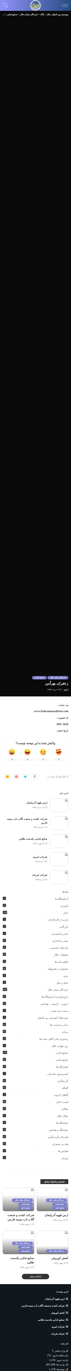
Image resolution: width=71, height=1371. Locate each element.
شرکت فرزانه (39, 875)
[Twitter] (25, 776)
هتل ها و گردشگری (58, 1137)
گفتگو (65, 1088)
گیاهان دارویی (61, 1095)
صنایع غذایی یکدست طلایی (33, 838)
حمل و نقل (62, 982)
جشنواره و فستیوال (58, 969)
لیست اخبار (62, 1102)
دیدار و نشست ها (59, 1025)
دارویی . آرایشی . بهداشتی (54, 1004)
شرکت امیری (40, 857)
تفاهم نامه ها (61, 961)
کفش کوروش (60, 1258)
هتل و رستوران (60, 1144)
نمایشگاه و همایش (58, 1130)
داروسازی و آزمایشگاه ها (55, 997)
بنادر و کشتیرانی (59, 933)
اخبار (65, 913)
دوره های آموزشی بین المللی (52, 1017)
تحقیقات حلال (61, 954)
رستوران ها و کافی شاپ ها (53, 1039)
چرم (66, 976)
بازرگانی (63, 926)
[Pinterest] (16, 776)
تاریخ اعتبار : (62, 730)
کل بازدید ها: (61, 1364)
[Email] (7, 776)
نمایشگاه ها (62, 1123)
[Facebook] (34, 776)
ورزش (64, 1158)
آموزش (64, 905)
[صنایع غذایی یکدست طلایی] (59, 841)
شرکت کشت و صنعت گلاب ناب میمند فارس (43, 1306)
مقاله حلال (62, 1116)
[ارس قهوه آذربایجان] (59, 805)
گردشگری (62, 1081)
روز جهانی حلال (60, 1046)
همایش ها (63, 1151)
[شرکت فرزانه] (59, 877)
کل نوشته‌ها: (62, 1369)
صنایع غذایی (39, 678)
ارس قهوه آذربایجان (36, 802)
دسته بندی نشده (59, 1011)
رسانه (65, 1032)
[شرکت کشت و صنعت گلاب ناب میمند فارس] (59, 823)
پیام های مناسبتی (59, 947)
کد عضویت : (62, 718)
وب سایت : (62, 705)
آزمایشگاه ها (61, 898)
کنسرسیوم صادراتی (57, 1074)
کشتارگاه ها (62, 1067)
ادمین (66, 690)
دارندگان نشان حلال (57, 678)
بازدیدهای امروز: (60, 1355)
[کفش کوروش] (52, 1242)
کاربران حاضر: (61, 1351)
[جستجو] (6, 5)
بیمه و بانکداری (60, 941)
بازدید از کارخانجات (58, 919)
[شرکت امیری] (59, 859)
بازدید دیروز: (62, 1360)
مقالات (64, 1109)
